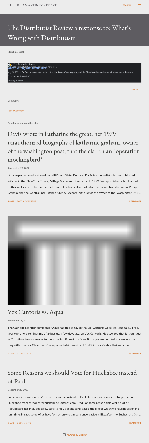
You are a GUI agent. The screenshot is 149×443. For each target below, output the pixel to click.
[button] (17, 66)
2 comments (24, 423)
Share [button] (134, 89)
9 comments (24, 353)
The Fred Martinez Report (32, 5)
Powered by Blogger (76, 434)
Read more (135, 201)
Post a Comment (16, 110)
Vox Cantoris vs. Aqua (35, 312)
